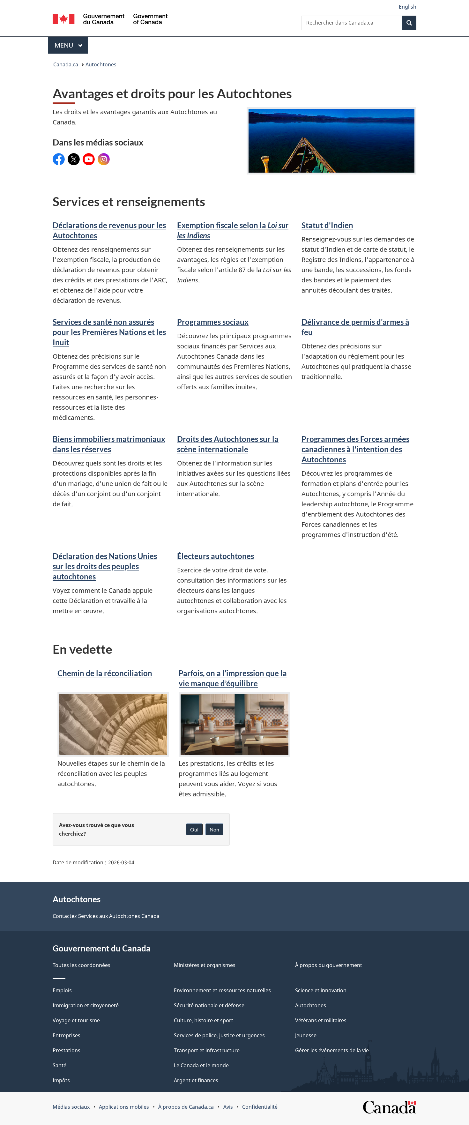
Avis (228, 1106)
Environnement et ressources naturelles (222, 990)
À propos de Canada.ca (186, 1106)
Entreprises (66, 1035)
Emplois (62, 990)
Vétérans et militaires (320, 1020)
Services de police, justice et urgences (219, 1035)
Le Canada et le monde (201, 1065)
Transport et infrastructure (207, 1050)
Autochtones (101, 64)
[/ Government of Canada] (110, 20)
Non (214, 829)
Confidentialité (260, 1106)
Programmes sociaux (213, 321)
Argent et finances (196, 1080)
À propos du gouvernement (328, 965)
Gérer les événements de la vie (332, 1050)
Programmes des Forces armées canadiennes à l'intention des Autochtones (355, 449)
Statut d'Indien (327, 225)
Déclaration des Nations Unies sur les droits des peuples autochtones (105, 566)
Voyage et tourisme (76, 1020)
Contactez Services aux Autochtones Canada (106, 916)
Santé (59, 1065)
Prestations (66, 1050)
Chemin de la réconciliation (104, 673)
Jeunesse (305, 1035)
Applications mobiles (124, 1106)
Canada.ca (65, 64)
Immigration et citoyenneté (86, 1005)
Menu (71, 45)
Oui (194, 829)
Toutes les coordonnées (81, 965)
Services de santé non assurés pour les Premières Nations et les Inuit (109, 332)
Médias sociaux (71, 1106)
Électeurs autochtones (215, 556)
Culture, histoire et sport (203, 1020)
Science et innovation (320, 990)
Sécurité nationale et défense (209, 1005)
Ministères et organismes (204, 965)
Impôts (61, 1080)
